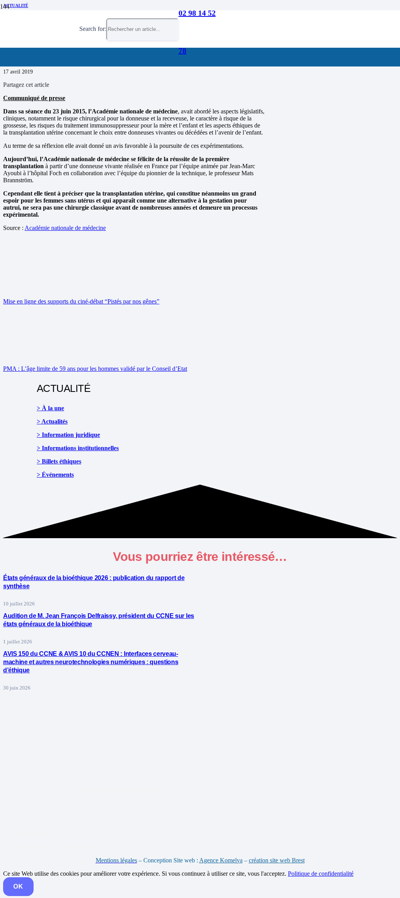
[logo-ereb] (39, 76)
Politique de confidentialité (321, 873)
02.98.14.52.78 (26, 833)
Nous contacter (25, 818)
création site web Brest (277, 860)
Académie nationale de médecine (65, 227)
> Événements (55, 474)
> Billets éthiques (59, 461)
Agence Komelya (221, 860)
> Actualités (52, 421)
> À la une (50, 408)
